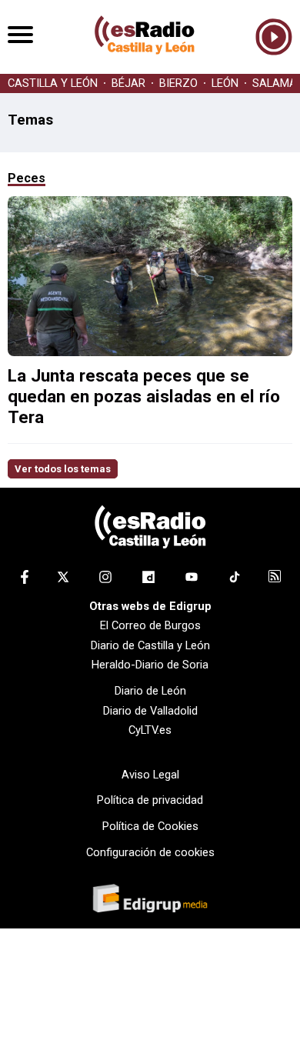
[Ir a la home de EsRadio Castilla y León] (144, 66)
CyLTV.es (150, 730)
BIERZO (178, 83)
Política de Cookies (150, 826)
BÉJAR (128, 83)
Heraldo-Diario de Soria (150, 665)
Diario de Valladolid (150, 711)
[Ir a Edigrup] (150, 900)
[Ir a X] (63, 580)
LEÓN (225, 83)
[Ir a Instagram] (105, 580)
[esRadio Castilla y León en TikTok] (234, 580)
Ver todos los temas (63, 469)
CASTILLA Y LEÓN (53, 83)
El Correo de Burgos (150, 625)
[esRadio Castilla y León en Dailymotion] (148, 580)
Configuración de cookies (150, 852)
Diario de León (150, 691)
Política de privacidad (150, 800)
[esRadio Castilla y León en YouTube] (191, 580)
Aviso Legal (150, 775)
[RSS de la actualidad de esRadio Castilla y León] (274, 578)
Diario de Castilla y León (150, 645)
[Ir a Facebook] (24, 580)
